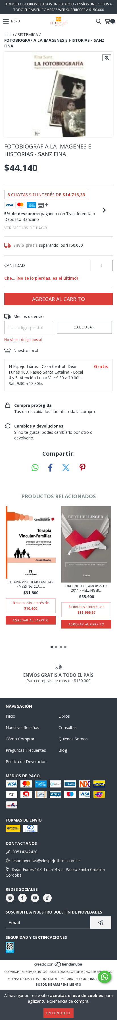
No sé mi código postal (23, 339)
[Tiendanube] (58, 966)
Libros (64, 716)
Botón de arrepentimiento (58, 985)
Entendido (58, 1013)
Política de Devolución (26, 761)
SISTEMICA (28, 34)
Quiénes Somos (73, 739)
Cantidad (14, 265)
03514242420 (24, 851)
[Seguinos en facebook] (22, 898)
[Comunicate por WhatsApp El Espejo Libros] (104, 977)
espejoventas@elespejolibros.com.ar (46, 860)
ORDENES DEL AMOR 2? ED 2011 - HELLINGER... (86, 588)
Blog (62, 750)
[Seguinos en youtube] (35, 898)
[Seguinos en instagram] (10, 898)
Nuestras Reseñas (22, 727)
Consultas (67, 727)
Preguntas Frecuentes (26, 750)
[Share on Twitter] (65, 468)
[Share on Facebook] (50, 468)
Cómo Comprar (20, 739)
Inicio (9, 34)
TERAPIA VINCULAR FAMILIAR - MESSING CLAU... (30, 584)
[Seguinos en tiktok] (47, 898)
